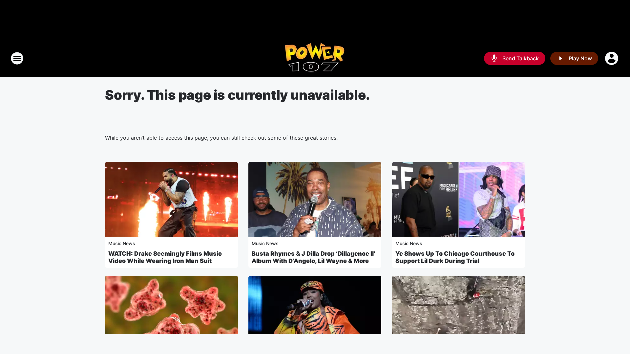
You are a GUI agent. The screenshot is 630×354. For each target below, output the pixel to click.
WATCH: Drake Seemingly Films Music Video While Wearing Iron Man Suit (165, 257)
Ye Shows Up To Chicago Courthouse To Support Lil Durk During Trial (454, 257)
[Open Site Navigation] (17, 58)
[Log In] (612, 58)
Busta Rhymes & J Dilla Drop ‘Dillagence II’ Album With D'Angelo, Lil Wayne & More (313, 257)
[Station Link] (315, 58)
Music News (121, 243)
